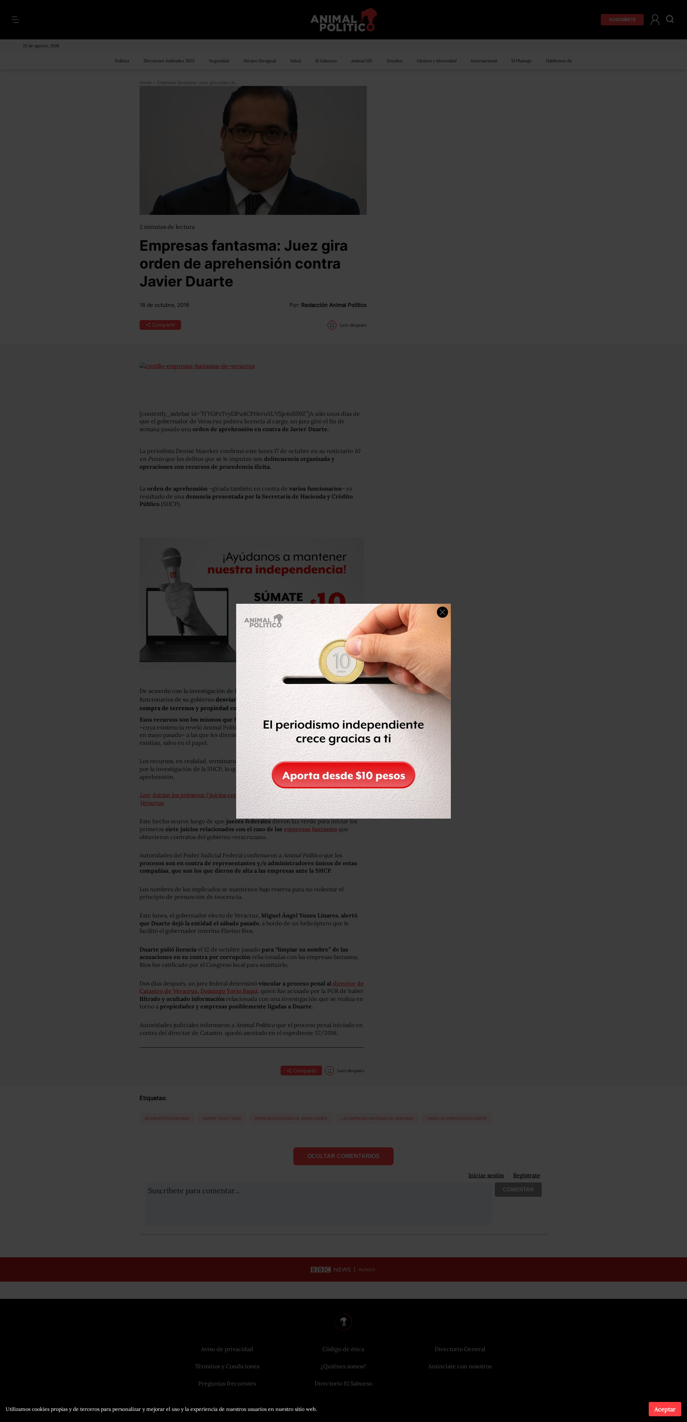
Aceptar (665, 1409)
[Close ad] (442, 612)
